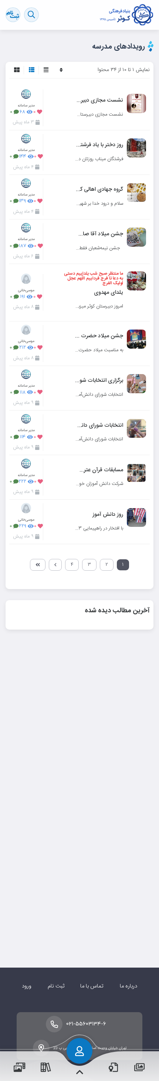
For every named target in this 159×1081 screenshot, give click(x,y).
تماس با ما (92, 986)
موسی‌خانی (26, 290)
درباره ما (128, 986)
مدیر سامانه (26, 105)
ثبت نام (56, 986)
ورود (26, 986)
